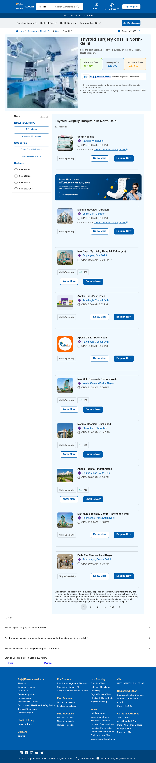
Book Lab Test (47, 23)
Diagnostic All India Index (103, 739)
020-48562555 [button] (87, 758)
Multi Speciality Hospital (31, 156)
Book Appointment (25, 23)
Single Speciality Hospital (31, 149)
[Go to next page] (119, 607)
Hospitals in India (65, 717)
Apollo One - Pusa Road (91, 296)
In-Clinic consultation (67, 706)
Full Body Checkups (100, 687)
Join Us (21, 736)
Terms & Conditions (27, 709)
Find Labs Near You (100, 735)
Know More (99, 158)
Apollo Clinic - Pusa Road (92, 337)
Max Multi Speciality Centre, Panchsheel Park (103, 513)
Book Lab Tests (98, 683)
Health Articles (25, 724)
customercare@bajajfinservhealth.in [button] (117, 758)
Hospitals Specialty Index (103, 724)
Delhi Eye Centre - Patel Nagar (94, 555)
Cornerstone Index (100, 717)
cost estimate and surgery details (110, 149)
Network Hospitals (65, 725)
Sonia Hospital (85, 136)
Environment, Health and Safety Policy (36, 705)
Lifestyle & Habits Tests (102, 698)
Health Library (67, 23)
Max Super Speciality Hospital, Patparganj (101, 251)
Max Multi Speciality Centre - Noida (97, 379)
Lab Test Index (98, 713)
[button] (138, 31)
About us (22, 683)
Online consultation (66, 702)
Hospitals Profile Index (101, 728)
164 (112, 607)
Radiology (95, 690)
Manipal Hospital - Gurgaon (93, 209)
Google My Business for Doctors (72, 690)
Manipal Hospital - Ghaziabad (94, 424)
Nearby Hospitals (65, 721)
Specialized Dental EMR (68, 687)
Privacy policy (24, 698)
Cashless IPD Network (31, 136)
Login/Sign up (131, 6)
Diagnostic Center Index (102, 731)
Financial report (25, 712)
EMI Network (31, 129)
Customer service (26, 687)
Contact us (23, 690)
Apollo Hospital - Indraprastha (94, 469)
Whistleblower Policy (27, 701)
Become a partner (26, 694)
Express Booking (99, 701)
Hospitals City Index (100, 720)
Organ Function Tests (101, 694)
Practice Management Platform (72, 683)
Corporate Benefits (89, 23)
